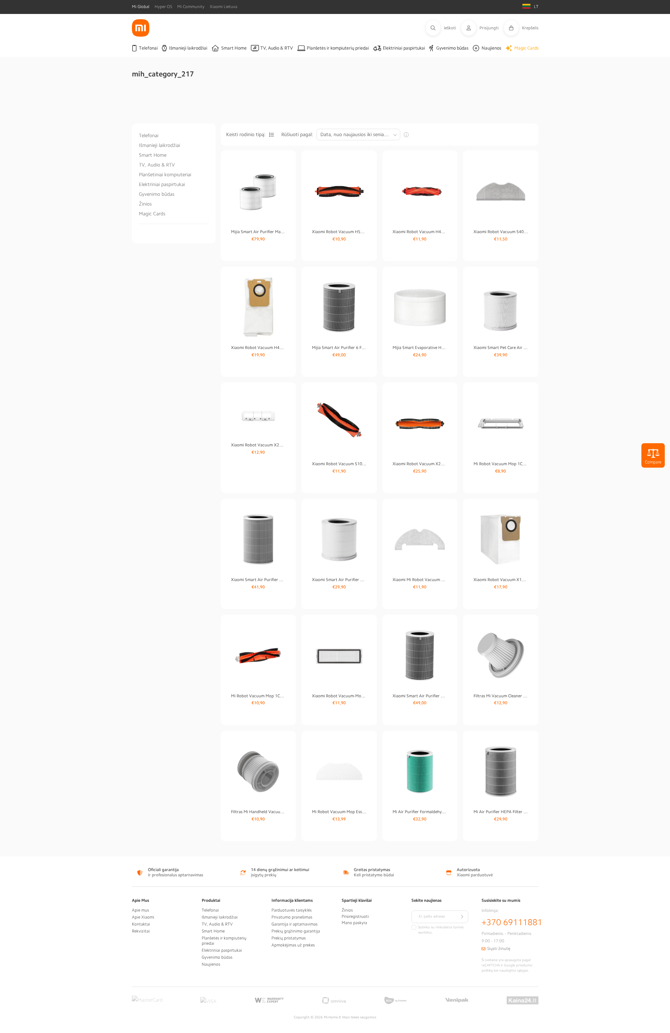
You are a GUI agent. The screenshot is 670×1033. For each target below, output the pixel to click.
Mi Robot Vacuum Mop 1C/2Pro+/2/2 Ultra (501, 464)
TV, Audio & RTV (157, 164)
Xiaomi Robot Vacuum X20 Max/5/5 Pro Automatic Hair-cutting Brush (420, 464)
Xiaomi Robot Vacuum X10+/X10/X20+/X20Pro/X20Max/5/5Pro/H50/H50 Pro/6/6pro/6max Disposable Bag (501, 580)
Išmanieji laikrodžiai (159, 145)
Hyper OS (163, 7)
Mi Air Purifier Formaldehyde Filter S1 (420, 812)
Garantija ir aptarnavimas (294, 924)
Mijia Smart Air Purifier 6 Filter (339, 347)
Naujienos (211, 964)
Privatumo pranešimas (291, 917)
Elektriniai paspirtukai (162, 184)
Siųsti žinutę (498, 948)
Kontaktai (141, 924)
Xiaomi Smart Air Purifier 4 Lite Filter (258, 580)
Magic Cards (152, 213)
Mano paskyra (354, 923)
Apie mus (140, 910)
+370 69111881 (512, 922)
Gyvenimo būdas (156, 194)
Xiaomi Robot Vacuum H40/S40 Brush (420, 232)
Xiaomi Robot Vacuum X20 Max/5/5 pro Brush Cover (258, 445)
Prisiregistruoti (355, 916)
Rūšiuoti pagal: (297, 134)
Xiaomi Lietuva (223, 7)
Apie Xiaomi (143, 917)
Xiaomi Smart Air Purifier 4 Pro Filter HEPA (420, 696)
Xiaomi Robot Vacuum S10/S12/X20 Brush (339, 464)
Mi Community (190, 7)
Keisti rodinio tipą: (246, 134)
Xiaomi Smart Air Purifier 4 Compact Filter (339, 580)
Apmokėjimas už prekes (293, 945)
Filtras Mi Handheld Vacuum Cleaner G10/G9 (258, 812)
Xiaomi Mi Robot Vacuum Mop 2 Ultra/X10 (420, 580)
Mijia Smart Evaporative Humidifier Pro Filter (420, 347)
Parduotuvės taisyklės (291, 910)
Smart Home (152, 155)
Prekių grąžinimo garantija (295, 931)
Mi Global (140, 7)
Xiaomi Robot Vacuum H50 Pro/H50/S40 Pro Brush (339, 232)
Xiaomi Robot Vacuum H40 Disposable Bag (258, 347)
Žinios (145, 203)
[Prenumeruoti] (462, 916)
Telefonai (148, 135)
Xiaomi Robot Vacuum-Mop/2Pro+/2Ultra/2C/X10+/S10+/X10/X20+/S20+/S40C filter (339, 696)
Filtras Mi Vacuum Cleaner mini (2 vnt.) (501, 696)
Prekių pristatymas (288, 938)
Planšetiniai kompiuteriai (165, 174)
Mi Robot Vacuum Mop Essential (339, 812)
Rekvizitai (141, 931)
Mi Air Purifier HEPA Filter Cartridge (501, 812)
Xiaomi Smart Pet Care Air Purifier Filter (501, 347)
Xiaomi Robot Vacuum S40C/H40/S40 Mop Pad (501, 232)
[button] (443, 28)
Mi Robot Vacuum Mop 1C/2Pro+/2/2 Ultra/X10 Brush (258, 696)
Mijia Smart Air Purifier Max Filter (258, 232)
